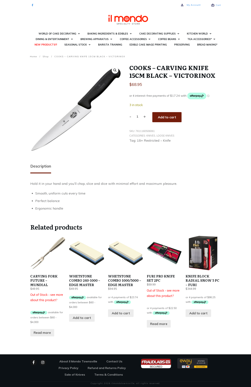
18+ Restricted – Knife (154, 140)
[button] (115, 70)
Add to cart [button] (82, 318)
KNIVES (150, 135)
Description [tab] (40, 166)
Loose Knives (165, 135)
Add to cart (167, 117)
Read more (42, 332)
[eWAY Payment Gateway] (192, 363)
